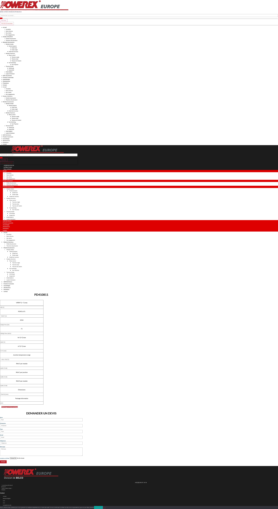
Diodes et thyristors (8, 36)
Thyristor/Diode (9, 66)
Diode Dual (14, 48)
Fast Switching (12, 62)
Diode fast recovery (13, 51)
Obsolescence (6, 81)
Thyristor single (15, 57)
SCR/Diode (11, 68)
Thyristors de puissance (11, 40)
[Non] (104, 508)
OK (96, 507)
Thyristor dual (15, 59)
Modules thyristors (10, 53)
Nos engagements (10, 35)
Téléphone (3, 441)
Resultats (3, 20)
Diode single (15, 49)
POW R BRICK (9, 72)
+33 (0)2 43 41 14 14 (141, 482)
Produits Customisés (8, 77)
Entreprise (3, 423)
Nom (1, 417)
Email (1, 435)
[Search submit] (1, 18)
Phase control (12, 55)
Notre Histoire (9, 31)
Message (2, 446)
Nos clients (8, 33)
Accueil (5, 27)
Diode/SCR (11, 70)
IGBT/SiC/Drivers (7, 75)
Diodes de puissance (11, 38)
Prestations (6, 83)
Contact (5, 85)
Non (100, 507)
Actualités (8, 29)
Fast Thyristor (15, 64)
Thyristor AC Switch (16, 61)
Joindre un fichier (4, 458)
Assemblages (6, 79)
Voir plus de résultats (7, 23)
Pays (1, 429)
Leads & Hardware (10, 73)
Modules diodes (10, 44)
